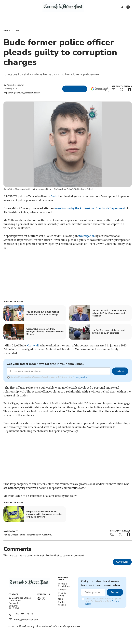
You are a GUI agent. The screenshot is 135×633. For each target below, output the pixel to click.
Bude (54, 196)
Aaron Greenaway (15, 85)
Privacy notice (80, 377)
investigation (86, 236)
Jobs (60, 598)
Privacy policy (62, 594)
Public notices (62, 603)
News (6, 30)
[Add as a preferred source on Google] (99, 89)
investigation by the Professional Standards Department (90, 208)
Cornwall (33, 345)
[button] (7, 7)
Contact (62, 589)
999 (17, 30)
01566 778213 (25, 613)
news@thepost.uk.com (26, 619)
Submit (120, 371)
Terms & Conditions (64, 585)
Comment (122, 561)
